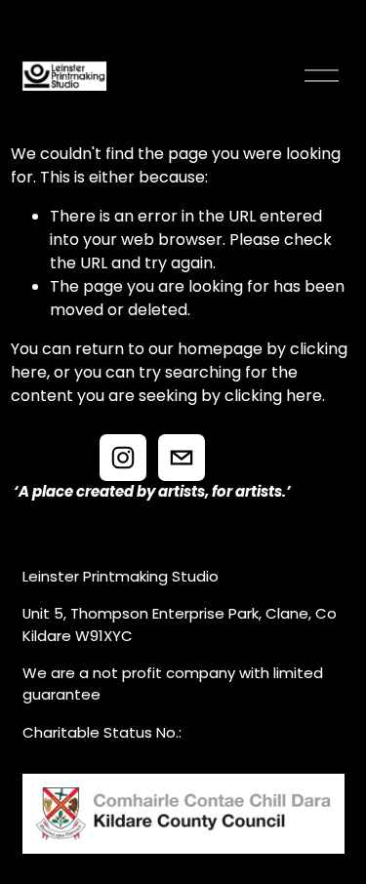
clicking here (273, 395)
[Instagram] (123, 457)
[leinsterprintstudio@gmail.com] (181, 457)
